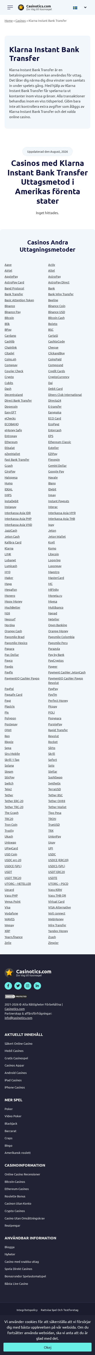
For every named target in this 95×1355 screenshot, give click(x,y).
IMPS (8, 495)
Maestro (53, 572)
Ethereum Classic (59, 442)
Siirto (51, 748)
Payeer (52, 666)
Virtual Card (56, 901)
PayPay (53, 689)
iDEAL (9, 489)
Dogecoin (11, 406)
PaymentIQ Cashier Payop (22, 678)
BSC (50, 329)
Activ (51, 265)
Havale (53, 477)
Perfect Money (58, 700)
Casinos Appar (14, 1065)
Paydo (9, 666)
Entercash (54, 430)
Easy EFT (10, 412)
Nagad (52, 613)
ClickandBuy (56, 353)
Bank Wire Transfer (61, 294)
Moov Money (13, 601)
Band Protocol (14, 288)
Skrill (51, 753)
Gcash (9, 465)
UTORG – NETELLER (18, 883)
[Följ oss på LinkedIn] (37, 986)
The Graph (11, 813)
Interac (53, 507)
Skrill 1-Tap (12, 760)
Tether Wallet (57, 807)
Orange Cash (13, 631)
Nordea (10, 625)
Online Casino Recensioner (22, 1174)
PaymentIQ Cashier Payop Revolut (65, 680)
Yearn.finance (14, 937)
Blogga (10, 1247)
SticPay (9, 777)
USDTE (52, 878)
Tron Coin (11, 824)
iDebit (52, 489)
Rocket (53, 742)
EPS (50, 436)
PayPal (9, 689)
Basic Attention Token (19, 300)
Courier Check (14, 371)
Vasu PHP (11, 895)
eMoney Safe (13, 430)
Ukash (9, 836)
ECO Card (54, 418)
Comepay (11, 365)
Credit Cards (56, 371)
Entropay (11, 436)
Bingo (8, 1145)
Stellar (52, 771)
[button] (80, 7)
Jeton (52, 530)
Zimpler (53, 943)
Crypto (9, 377)
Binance (10, 306)
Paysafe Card (13, 694)
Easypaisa (54, 412)
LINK (8, 554)
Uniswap (10, 842)
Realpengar (12, 1225)
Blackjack (11, 1123)
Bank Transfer (14, 294)
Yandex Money (58, 931)
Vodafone (11, 913)
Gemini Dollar (57, 465)
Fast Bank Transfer (17, 459)
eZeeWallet (12, 454)
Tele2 (8, 789)
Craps (8, 1138)
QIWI (8, 730)
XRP (7, 931)
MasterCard (56, 578)
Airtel (8, 270)
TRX (50, 830)
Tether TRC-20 (14, 807)
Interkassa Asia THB (61, 518)
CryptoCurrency (58, 377)
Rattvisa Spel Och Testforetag (59, 1310)
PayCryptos (56, 660)
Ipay (51, 525)
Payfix (9, 672)
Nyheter (10, 1254)
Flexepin (54, 459)
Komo (52, 548)
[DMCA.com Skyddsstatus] (16, 996)
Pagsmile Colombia (61, 637)
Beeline (53, 300)
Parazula (54, 649)
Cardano (10, 335)
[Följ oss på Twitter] (18, 986)
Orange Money (58, 631)
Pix (7, 712)
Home (9, 20)
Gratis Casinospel (16, 1058)
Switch (9, 783)
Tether (9, 795)
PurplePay (55, 724)
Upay (51, 842)
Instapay (10, 507)
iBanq (52, 483)
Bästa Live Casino (16, 1283)
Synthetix (54, 783)
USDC (52, 854)
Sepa (8, 748)
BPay (8, 329)
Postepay (11, 724)
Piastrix (10, 706)
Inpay (52, 495)
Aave (8, 265)
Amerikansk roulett (18, 1153)
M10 (7, 572)
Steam (9, 771)
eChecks (10, 418)
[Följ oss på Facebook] (8, 986)
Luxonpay (54, 566)
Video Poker (13, 1116)
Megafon (11, 589)
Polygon (10, 718)
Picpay (52, 706)
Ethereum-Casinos (17, 1189)
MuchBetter (12, 607)
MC (50, 584)
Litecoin (53, 554)
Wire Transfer (57, 925)
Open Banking (57, 625)
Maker (9, 578)
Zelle (8, 943)
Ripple (9, 742)
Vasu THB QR (57, 895)
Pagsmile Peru (58, 643)
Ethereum (11, 442)
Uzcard (9, 890)
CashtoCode (56, 341)
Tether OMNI (56, 801)
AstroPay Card (14, 282)
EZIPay (52, 454)
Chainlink (11, 347)
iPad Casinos (13, 1080)
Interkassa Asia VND (18, 525)
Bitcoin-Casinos (15, 1182)
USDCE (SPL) (13, 866)
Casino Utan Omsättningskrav (25, 1218)
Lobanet (10, 560)
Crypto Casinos (15, 1211)
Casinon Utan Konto (18, 1203)
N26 (7, 613)
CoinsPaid (55, 359)
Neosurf (10, 619)
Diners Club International (65, 395)
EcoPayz (53, 424)
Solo (51, 765)
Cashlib (10, 341)
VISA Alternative (59, 907)
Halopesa (11, 477)
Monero (10, 595)
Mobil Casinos (14, 1051)
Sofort (52, 760)
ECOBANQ (12, 424)
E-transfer (55, 406)
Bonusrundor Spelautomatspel (25, 1276)
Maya (8, 584)
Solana (9, 765)
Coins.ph (10, 359)
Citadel (9, 353)
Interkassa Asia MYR (62, 513)
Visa (7, 907)
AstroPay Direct (58, 282)
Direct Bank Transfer (18, 400)
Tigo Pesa (54, 813)
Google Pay (56, 471)
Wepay (9, 925)
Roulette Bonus (15, 1196)
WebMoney (55, 919)
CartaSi (53, 335)
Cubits (9, 383)
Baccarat (10, 1131)
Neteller (53, 619)
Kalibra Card (13, 542)
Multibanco (55, 607)
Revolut (53, 736)
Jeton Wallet (57, 536)
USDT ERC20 (56, 872)
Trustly (9, 830)
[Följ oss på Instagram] (27, 986)
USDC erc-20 (13, 860)
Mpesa (52, 601)
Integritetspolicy (27, 1310)
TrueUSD (54, 824)
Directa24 (54, 400)
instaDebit (11, 501)
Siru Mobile (12, 753)
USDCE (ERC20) (58, 860)
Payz (8, 700)
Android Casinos (16, 1073)
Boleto (52, 324)
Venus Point (13, 901)
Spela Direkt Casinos (18, 1269)
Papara (9, 649)
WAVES (10, 919)
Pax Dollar (12, 655)
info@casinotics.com (18, 1018)
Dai (50, 383)
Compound (55, 365)
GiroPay (10, 471)
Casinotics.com (15, 1009)
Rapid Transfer (58, 730)
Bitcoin (9, 318)
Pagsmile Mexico (16, 643)
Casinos (20, 20)
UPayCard (11, 848)
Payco (9, 660)
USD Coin (11, 854)
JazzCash (11, 530)
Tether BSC (55, 795)
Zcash (52, 937)
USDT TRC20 (13, 878)
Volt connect (56, 913)
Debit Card (55, 388)
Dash (8, 388)
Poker (9, 1109)
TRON (52, 819)
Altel (51, 270)
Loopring (54, 560)
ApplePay (11, 276)
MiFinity (53, 589)
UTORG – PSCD (58, 883)
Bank (51, 288)
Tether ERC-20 (14, 801)
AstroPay (54, 276)
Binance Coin (56, 306)
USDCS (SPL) (56, 866)
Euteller (53, 448)
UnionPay (54, 836)
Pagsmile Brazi (14, 637)
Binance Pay (13, 312)
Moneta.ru (55, 595)
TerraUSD (54, 789)
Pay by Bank (56, 655)
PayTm (52, 694)
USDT (8, 872)
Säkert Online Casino (19, 1043)
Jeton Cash (12, 536)
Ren (7, 736)
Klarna (9, 548)
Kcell (51, 542)
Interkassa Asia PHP (18, 518)
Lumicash (11, 566)
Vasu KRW (55, 890)
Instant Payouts (58, 501)
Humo (9, 483)
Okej (47, 1347)
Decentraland (14, 395)
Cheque (53, 347)
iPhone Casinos (15, 1087)
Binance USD (56, 312)
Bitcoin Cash (56, 318)
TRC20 (9, 819)
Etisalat (10, 448)
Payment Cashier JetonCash (67, 672)
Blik (7, 324)
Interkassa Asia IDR (18, 513)
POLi (51, 712)
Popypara (54, 718)
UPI (50, 848)
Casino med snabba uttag (22, 1261)
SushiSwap (55, 777)
